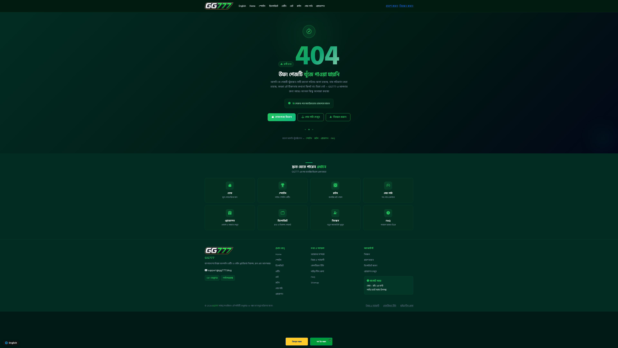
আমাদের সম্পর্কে (318, 254)
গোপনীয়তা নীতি (317, 265)
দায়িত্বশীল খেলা (317, 271)
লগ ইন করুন (321, 341)
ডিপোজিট (273, 6)
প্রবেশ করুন (392, 6)
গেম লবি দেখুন (312, 117)
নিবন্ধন (367, 254)
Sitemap (315, 283)
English (242, 6)
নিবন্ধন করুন (406, 6)
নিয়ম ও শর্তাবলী (317, 260)
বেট (291, 6)
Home (252, 6)
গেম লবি (309, 6)
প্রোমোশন (320, 6)
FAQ (333, 138)
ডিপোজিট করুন (370, 265)
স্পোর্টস (262, 6)
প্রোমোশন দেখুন (370, 271)
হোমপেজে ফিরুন (283, 117)
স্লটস (299, 6)
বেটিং (284, 6)
